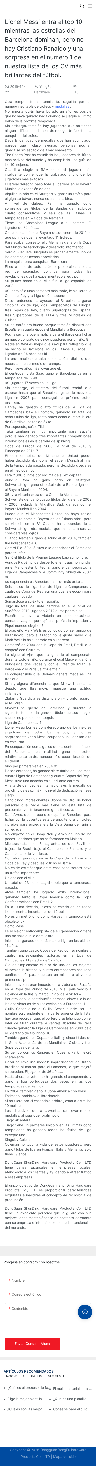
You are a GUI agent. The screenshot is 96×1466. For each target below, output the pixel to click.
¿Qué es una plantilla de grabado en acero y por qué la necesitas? (72, 1399)
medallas (62, 106)
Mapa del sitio (64, 1456)
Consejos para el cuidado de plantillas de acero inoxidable (72, 1409)
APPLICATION (32, 1376)
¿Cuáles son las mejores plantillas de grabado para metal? (27, 1409)
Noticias (11, 1376)
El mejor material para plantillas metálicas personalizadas (72, 1388)
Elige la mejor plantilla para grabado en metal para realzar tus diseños (27, 1399)
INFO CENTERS (58, 1376)
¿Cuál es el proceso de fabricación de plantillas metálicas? (29, 1387)
